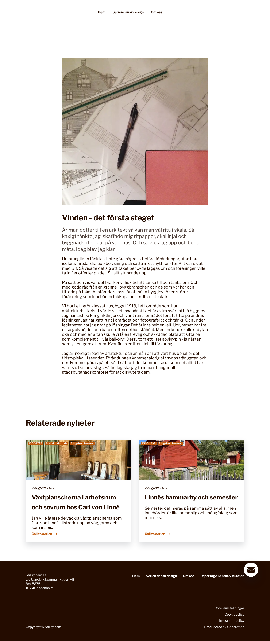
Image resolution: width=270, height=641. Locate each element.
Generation (235, 627)
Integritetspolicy (231, 621)
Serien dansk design (128, 12)
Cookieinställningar (229, 608)
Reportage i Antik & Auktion (222, 576)
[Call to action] (78, 491)
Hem (101, 12)
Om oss (156, 12)
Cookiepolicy (234, 614)
